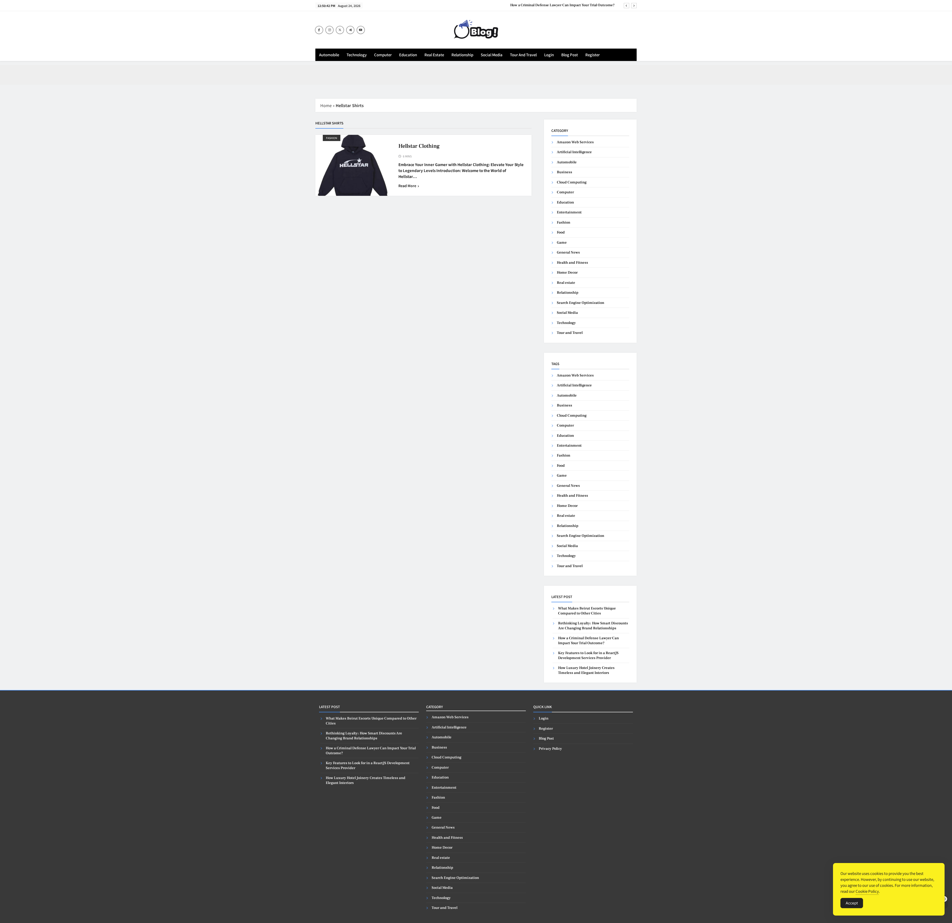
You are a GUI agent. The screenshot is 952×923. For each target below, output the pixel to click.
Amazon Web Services (575, 142)
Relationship (462, 54)
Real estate (434, 54)
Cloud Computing (572, 182)
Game (562, 242)
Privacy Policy (550, 748)
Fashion (331, 138)
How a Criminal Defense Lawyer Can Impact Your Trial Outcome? (562, 5)
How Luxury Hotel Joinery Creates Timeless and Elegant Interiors (586, 670)
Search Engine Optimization (580, 302)
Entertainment (569, 212)
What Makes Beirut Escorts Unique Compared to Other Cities (587, 610)
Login (549, 54)
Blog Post (569, 54)
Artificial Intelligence (574, 152)
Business (564, 172)
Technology (357, 54)
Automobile (329, 54)
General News (568, 252)
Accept (852, 903)
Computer (383, 54)
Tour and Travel (523, 54)
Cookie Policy (867, 891)
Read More (407, 185)
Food (561, 232)
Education (408, 54)
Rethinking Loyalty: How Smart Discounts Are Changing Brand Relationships (593, 625)
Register (592, 54)
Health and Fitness (572, 262)
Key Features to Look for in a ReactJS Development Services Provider (588, 655)
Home (326, 105)
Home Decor (567, 272)
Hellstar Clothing (419, 146)
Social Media (492, 54)
